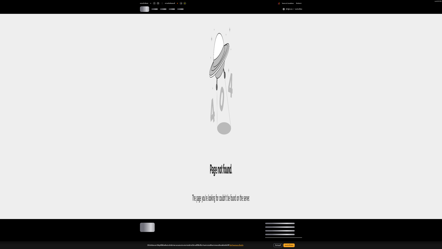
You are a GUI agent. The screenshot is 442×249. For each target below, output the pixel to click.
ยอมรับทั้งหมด (289, 245)
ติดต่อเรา (299, 3)
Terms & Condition (288, 3)
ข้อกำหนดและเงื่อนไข (236, 245)
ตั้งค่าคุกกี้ (278, 245)
